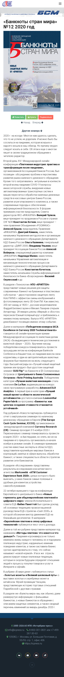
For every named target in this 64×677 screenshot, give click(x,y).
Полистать (19, 117)
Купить (33, 117)
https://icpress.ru (33, 643)
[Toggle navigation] (60, 3)
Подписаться (46, 117)
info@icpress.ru (16, 630)
